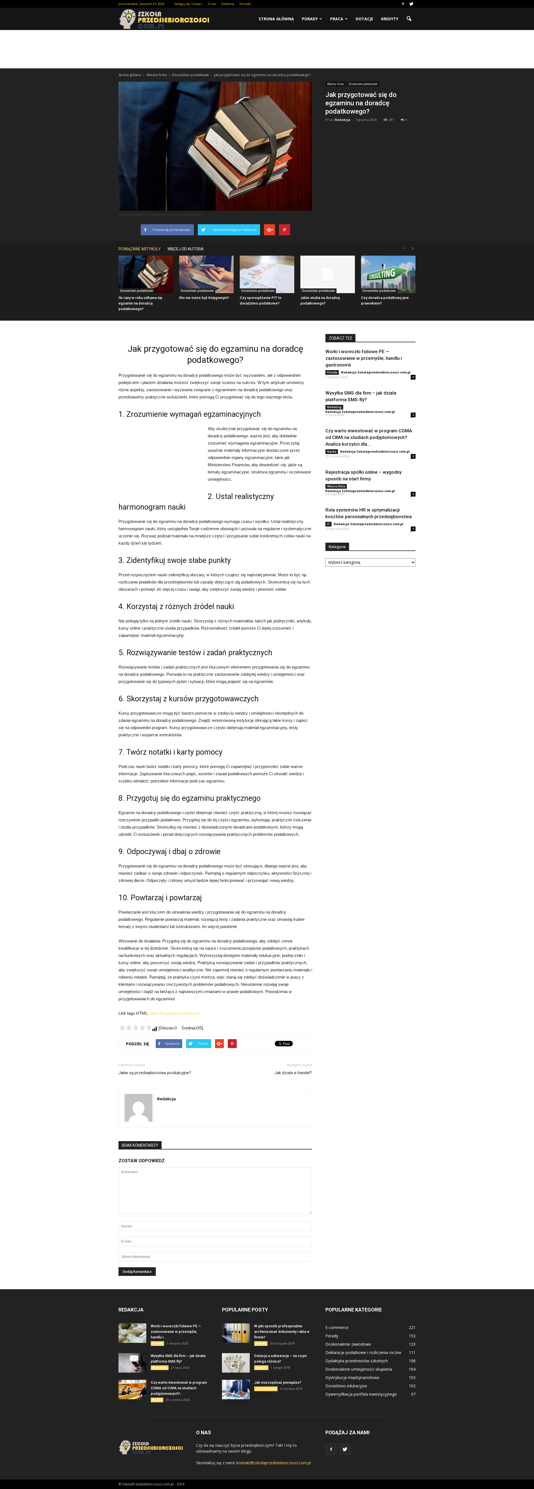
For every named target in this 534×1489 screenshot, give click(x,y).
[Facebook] (403, 4)
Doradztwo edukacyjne (346, 1385)
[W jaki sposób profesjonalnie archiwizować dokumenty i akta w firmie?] (236, 1333)
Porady (310, 18)
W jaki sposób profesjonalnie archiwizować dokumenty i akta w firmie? (282, 1331)
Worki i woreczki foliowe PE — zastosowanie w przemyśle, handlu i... (176, 1331)
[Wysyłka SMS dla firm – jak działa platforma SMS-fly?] (132, 1363)
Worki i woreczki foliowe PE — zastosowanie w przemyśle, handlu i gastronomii (363, 358)
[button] (409, 19)
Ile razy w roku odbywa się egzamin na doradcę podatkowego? (140, 303)
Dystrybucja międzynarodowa (352, 1377)
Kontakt (245, 4)
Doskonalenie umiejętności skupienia (358, 1369)
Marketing (334, 407)
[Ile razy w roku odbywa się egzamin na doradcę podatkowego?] (145, 274)
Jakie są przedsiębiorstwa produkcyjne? (154, 1072)
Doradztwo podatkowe (362, 84)
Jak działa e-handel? (293, 1072)
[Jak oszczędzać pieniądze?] (236, 1389)
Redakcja (342, 120)
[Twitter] (411, 4)
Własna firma (335, 84)
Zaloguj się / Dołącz (188, 4)
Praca (336, 18)
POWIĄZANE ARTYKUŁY (139, 249)
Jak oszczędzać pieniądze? (277, 1382)
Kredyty (389, 18)
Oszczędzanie (266, 1389)
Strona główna (276, 18)
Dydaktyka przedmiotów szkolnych (356, 1360)
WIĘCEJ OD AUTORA (185, 249)
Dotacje (364, 18)
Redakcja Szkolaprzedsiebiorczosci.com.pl (376, 372)
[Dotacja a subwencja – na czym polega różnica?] (236, 1363)
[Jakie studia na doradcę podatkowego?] (327, 274)
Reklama (227, 4)
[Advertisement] (267, 49)
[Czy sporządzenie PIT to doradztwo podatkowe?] (267, 274)
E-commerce (336, 1327)
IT (328, 524)
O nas (212, 4)
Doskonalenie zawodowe (348, 1344)
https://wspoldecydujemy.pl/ (175, 1013)
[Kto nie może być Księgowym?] (206, 274)
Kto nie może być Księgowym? (204, 298)
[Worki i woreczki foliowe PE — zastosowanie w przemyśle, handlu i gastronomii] (132, 1333)
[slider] (135, 1027)
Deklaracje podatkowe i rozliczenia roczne (363, 1352)
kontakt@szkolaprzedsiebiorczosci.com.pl (273, 1462)
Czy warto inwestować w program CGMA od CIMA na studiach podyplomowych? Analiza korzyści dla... (368, 437)
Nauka (331, 451)
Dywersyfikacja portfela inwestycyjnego (361, 1394)
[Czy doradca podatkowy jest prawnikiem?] (388, 274)
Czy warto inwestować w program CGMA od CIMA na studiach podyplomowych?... (179, 1388)
